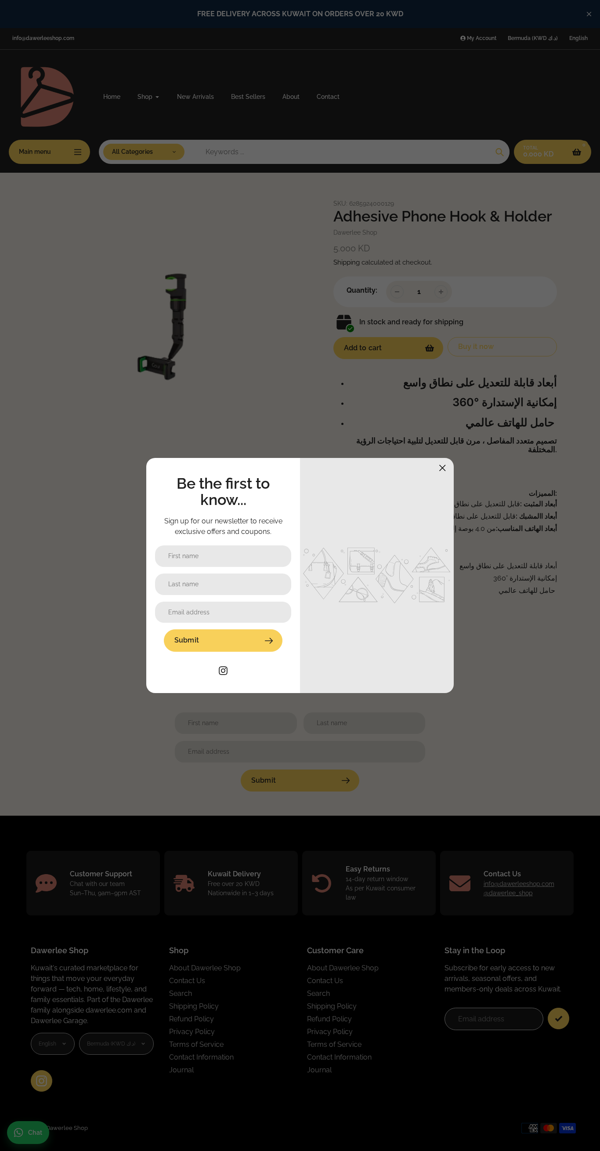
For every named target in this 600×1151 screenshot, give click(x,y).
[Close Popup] (442, 467)
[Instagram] (223, 670)
